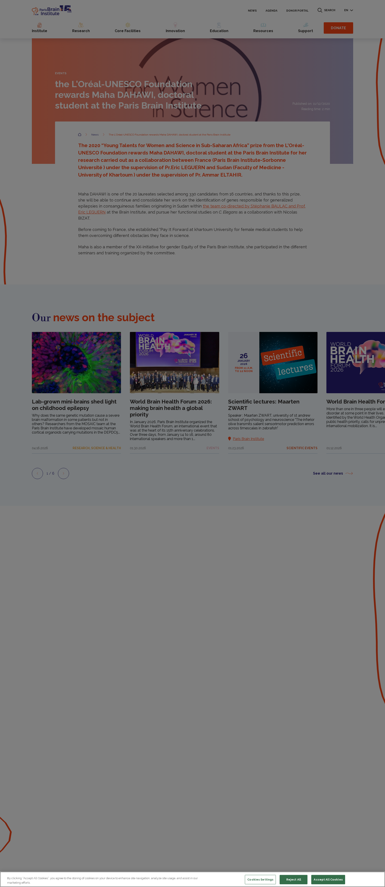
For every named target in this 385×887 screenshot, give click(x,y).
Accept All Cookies (328, 879)
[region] (192, 879)
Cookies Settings (260, 879)
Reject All (293, 879)
